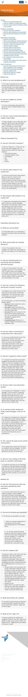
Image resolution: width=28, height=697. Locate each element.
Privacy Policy (5, 688)
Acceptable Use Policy (7, 690)
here (3, 92)
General (3, 20)
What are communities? (9, 39)
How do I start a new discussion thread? (14, 52)
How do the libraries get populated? (13, 69)
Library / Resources (6, 64)
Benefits (4, 674)
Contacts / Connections (7, 29)
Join (3, 672)
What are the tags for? (9, 74)
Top (7, 77)
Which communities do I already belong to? (15, 41)
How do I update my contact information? (14, 23)
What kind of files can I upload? (12, 72)
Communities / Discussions (8, 37)
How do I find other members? (11, 30)
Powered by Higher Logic (14, 695)
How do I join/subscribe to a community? (14, 42)
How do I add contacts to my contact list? (14, 32)
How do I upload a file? (9, 70)
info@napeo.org (5, 662)
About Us (4, 686)
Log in (21, 2)
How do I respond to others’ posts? (13, 50)
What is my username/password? (12, 21)
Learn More (4, 676)
